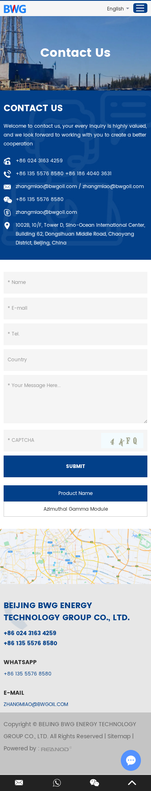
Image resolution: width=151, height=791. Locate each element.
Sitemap (119, 736)
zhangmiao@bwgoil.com (46, 187)
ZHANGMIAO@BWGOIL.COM (36, 704)
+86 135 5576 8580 (28, 674)
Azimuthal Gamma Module (75, 509)
